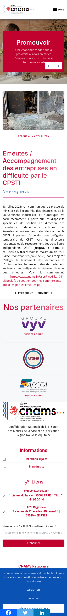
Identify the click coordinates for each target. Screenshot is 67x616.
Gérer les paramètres (33, 608)
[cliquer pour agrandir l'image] (33, 110)
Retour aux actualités (33, 136)
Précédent (25, 293)
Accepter (33, 590)
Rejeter (34, 598)
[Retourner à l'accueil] (18, 9)
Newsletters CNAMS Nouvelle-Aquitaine (28, 526)
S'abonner (33, 543)
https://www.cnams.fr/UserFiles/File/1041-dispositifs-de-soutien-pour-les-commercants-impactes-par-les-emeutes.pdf (33, 281)
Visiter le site (33, 334)
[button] (59, 9)
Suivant (43, 293)
